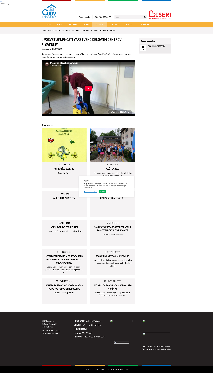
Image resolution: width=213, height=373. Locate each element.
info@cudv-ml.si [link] (84, 17)
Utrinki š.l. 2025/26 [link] (64, 168)
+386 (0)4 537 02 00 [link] (102, 17)
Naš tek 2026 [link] (112, 168)
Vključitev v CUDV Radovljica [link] (87, 325)
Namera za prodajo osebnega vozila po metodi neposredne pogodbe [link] (112, 229)
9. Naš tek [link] (145, 24)
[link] (2, 2)
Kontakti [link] (130, 24)
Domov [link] (48, 24)
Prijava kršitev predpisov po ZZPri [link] (89, 336)
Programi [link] (73, 24)
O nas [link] (59, 24)
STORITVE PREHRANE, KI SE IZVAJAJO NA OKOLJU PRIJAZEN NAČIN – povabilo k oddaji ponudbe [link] (64, 259)
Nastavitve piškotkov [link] (90, 192)
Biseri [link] (86, 24)
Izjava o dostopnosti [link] (83, 333)
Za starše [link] (115, 24)
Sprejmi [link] (102, 191)
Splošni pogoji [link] (80, 329)
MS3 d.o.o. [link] (125, 369)
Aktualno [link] (100, 24)
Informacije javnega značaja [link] (87, 321)
